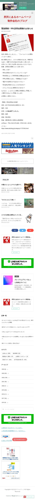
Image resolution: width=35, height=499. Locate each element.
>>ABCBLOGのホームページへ (17, 161)
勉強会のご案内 (7, 356)
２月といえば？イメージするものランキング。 (13, 331)
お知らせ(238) (4, 133)
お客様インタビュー (22, 356)
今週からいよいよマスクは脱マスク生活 (13, 184)
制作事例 (16, 353)
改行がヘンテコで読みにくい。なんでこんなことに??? (15, 327)
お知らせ (6, 353)
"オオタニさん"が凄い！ (8, 200)
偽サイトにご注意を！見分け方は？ (11, 343)
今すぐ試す (22, 7)
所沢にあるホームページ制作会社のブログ (17, 18)
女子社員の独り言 (20, 359)
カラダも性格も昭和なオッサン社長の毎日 (13, 215)
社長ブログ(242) (11, 133)
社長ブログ (6, 359)
